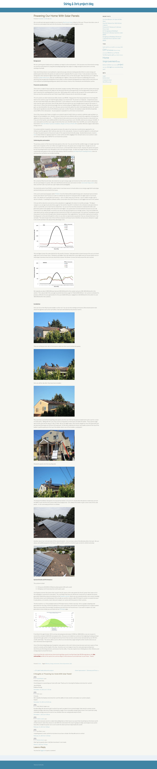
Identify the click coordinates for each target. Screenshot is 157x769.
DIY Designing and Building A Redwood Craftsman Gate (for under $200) (113, 32)
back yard (105, 47)
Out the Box (41, 764)
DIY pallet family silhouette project (44, 670)
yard (104, 69)
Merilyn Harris (40, 740)
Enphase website (65, 596)
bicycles (109, 47)
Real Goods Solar (67, 22)
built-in (113, 47)
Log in (104, 76)
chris (50, 18)
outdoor (109, 65)
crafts (121, 47)
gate (113, 55)
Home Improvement (64, 663)
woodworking (119, 67)
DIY (105, 49)
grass (115, 55)
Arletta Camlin (40, 718)
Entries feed (106, 78)
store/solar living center (87, 182)
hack (118, 55)
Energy (51, 663)
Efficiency (47, 663)
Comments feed (107, 80)
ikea (118, 61)
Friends (117, 53)
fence (109, 53)
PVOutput (62, 609)
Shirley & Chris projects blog (78, 3)
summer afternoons (44, 77)
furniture (105, 55)
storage (109, 67)
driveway (110, 50)
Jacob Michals (40, 678)
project (120, 64)
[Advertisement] (110, 91)
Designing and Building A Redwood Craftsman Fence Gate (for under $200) (112, 38)
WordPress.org (107, 82)
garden (109, 55)
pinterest (115, 64)
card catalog (117, 47)
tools (113, 67)
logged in (42, 750)
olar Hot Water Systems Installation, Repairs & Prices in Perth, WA (59, 123)
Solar (71, 663)
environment (56, 663)
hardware (121, 55)
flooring (113, 52)
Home (39, 663)
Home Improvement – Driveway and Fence (87, 670)
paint (113, 64)
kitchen (104, 64)
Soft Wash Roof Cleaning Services (82, 151)
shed (104, 67)
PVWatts (57, 194)
